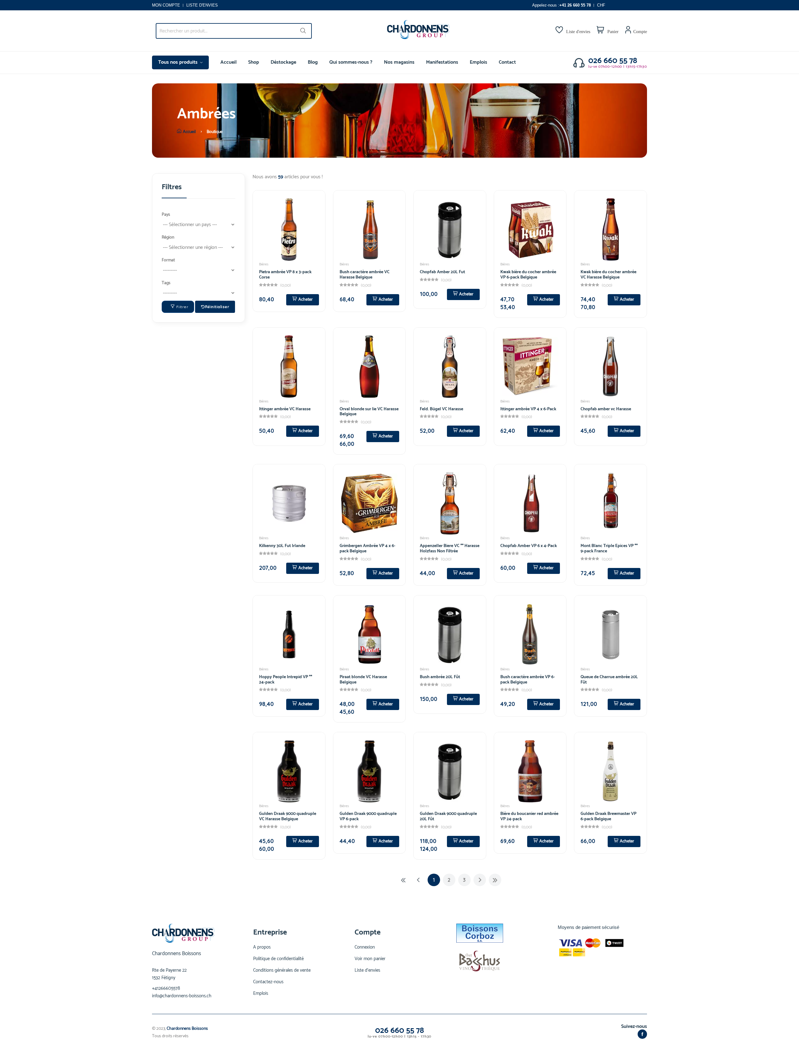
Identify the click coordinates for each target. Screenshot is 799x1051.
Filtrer (182, 306)
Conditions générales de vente (282, 970)
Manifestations (442, 62)
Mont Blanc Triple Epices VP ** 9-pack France (609, 548)
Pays (166, 214)
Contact (507, 62)
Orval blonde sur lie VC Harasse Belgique (369, 412)
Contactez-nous (268, 982)
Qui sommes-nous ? (350, 62)
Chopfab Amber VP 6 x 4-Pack (528, 546)
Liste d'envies (367, 970)
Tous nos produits (178, 62)
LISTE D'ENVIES (202, 5)
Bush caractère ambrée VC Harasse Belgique (365, 275)
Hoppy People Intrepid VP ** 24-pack (285, 680)
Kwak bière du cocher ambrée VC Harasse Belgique (608, 275)
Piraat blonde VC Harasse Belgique (363, 680)
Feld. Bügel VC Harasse (441, 409)
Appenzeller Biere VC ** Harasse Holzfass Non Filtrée (449, 548)
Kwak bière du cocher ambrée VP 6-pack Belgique (528, 275)
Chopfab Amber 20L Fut (442, 272)
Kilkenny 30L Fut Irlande (282, 546)
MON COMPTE (166, 5)
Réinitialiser (217, 306)
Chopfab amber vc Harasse (606, 409)
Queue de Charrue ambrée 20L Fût (609, 680)
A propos (262, 947)
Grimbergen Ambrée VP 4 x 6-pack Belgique (367, 548)
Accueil (228, 62)
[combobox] (234, 31)
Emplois (478, 62)
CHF (601, 5)
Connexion (365, 947)
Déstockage (283, 62)
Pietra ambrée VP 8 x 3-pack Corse (285, 275)
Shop (253, 62)
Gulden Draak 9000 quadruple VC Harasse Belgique (287, 816)
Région (168, 237)
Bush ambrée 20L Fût (440, 677)
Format (168, 260)
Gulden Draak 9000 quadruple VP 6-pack (368, 816)
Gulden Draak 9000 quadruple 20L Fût (448, 816)
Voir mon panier (370, 959)
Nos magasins (399, 62)
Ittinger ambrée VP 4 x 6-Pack (528, 409)
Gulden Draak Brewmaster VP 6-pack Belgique (608, 816)
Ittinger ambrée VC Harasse (285, 409)
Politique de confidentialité (278, 959)
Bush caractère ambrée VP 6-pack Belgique (527, 680)
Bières (263, 264)
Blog (313, 62)
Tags (166, 283)
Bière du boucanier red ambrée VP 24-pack (529, 816)
